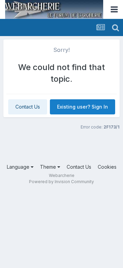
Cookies (107, 167)
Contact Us (27, 107)
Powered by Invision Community (61, 181)
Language (19, 167)
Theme (48, 167)
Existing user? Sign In (82, 107)
